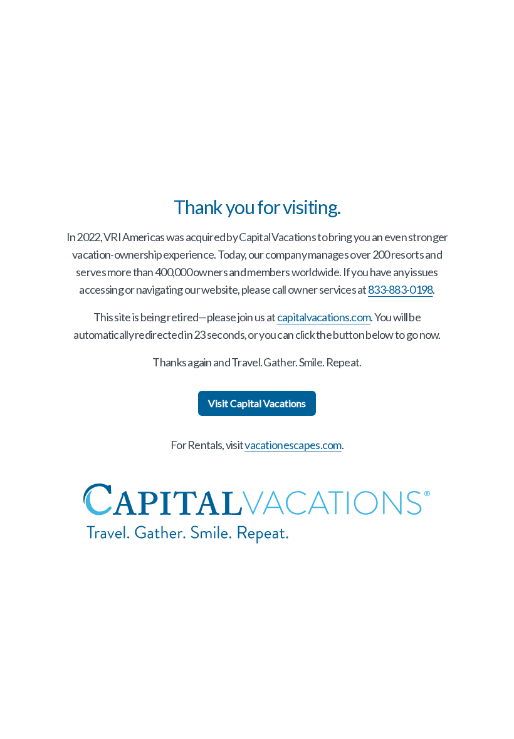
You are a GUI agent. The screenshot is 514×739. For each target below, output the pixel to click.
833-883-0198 (400, 289)
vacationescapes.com (292, 445)
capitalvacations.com (324, 317)
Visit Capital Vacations (257, 403)
